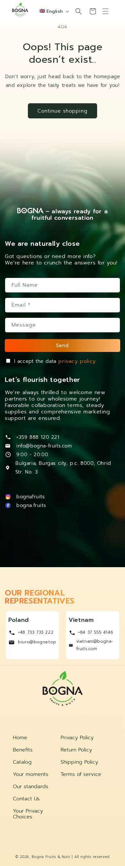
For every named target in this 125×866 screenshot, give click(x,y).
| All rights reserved (91, 857)
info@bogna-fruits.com (44, 445)
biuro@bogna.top (37, 642)
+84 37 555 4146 (95, 632)
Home (20, 738)
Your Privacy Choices (28, 814)
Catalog (22, 762)
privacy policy (77, 361)
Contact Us (26, 799)
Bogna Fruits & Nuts (51, 857)
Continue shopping (63, 111)
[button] (78, 11)
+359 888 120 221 (37, 437)
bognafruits (30, 496)
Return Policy (76, 750)
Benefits (23, 750)
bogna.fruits (31, 505)
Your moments (30, 774)
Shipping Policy (79, 762)
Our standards (30, 786)
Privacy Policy (77, 738)
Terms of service (81, 774)
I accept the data (55, 361)
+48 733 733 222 (36, 632)
